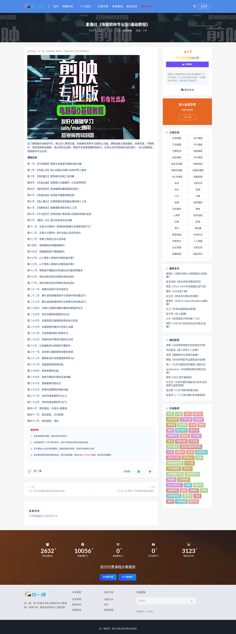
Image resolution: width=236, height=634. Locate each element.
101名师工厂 (175, 485)
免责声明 (76, 599)
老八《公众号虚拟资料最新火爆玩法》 (186, 364)
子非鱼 (196, 436)
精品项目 (132, 6)
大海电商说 (174, 496)
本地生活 (197, 235)
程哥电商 (181, 441)
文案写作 (197, 183)
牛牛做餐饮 (174, 468)
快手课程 (197, 138)
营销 (198, 190)
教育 (198, 209)
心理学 (176, 215)
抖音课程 (176, 138)
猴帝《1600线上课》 (177, 291)
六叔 (179, 414)
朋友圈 (198, 228)
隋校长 (180, 452)
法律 (198, 196)
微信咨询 (189, 90)
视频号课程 (176, 170)
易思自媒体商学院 (191, 447)
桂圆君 (193, 490)
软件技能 (197, 215)
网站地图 (108, 610)
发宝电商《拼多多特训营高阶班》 (184, 282)
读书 (177, 183)
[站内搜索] (194, 6)
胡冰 (183, 490)
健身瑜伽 (176, 235)
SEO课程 (198, 145)
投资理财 (197, 202)
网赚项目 (68, 6)
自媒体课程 (198, 170)
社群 (177, 222)
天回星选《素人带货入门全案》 (183, 350)
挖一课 (41, 51)
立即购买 (188, 64)
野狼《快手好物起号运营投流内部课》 (186, 360)
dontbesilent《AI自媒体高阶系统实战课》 (185, 371)
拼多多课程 (176, 164)
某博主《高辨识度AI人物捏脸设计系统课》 (186, 275)
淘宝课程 (176, 157)
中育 (203, 490)
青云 (199, 457)
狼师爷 (187, 496)
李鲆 (188, 485)
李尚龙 (198, 419)
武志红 (185, 436)
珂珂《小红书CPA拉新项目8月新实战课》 (186, 325)
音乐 (177, 228)
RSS (106, 605)
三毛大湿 (186, 419)
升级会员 (128, 577)
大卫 (190, 452)
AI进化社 (201, 452)
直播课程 (117, 6)
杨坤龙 (182, 425)
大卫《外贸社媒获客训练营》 (181, 309)
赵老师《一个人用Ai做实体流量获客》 (186, 395)
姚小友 (197, 414)
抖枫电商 (184, 479)
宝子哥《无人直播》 (177, 314)
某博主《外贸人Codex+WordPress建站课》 (187, 303)
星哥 (201, 425)
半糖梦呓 (172, 436)
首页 (56, 6)
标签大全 (108, 599)
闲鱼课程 (197, 151)
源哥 (170, 501)
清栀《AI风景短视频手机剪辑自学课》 (186, 345)
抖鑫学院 (172, 490)
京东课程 (197, 157)
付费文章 (103, 6)
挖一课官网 (104, 629)
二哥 (170, 452)
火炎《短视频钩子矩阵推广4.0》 (183, 319)
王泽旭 (193, 441)
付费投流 (176, 151)
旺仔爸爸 (172, 447)
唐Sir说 (194, 430)
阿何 (170, 414)
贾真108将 (173, 457)
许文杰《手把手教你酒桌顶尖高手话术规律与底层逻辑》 (186, 384)
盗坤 (170, 430)
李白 (187, 414)
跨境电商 (197, 164)
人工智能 (197, 241)
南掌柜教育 (192, 474)
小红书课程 (176, 177)
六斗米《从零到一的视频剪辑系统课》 (136, 491)
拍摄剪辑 (127, 31)
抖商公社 (188, 457)
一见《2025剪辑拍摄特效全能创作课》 (46, 491)
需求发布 (76, 605)
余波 (197, 496)
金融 (177, 202)
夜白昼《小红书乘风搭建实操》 (183, 390)
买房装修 (176, 209)
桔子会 (193, 501)
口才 (177, 196)
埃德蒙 (171, 479)
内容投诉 (88, 455)
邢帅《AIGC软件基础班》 (179, 377)
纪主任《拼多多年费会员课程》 (183, 296)
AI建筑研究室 (175, 463)
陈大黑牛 (181, 430)
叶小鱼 (189, 463)
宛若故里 (172, 419)
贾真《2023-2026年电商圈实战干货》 (186, 286)
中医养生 (176, 241)
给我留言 (76, 610)
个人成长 (85, 6)
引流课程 (176, 145)
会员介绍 (109, 577)
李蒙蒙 (171, 425)
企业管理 (176, 247)
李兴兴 (187, 468)
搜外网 (198, 485)
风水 (177, 190)
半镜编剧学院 (175, 474)
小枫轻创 (181, 501)
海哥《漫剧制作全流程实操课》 (183, 355)
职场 (198, 222)
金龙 (170, 441)
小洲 (192, 425)
